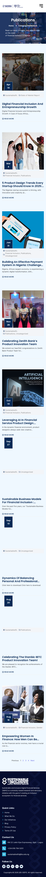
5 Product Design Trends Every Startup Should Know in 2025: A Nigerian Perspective (22, 186)
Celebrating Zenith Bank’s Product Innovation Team (19, 342)
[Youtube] (21, 866)
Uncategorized (11, 256)
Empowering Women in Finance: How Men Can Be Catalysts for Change (19, 739)
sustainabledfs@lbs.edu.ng (18, 854)
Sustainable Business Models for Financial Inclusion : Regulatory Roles (21, 502)
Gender (39, 727)
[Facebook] (8, 866)
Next (32, 760)
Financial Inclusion (12, 176)
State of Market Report (30, 95)
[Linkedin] (4, 866)
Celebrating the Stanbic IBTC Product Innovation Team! (22, 658)
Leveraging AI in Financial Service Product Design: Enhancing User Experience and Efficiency (20, 424)
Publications (26, 176)
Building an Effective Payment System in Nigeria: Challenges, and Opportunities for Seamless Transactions (22, 266)
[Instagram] (12, 866)
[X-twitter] (17, 866)
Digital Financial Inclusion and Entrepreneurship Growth (22, 105)
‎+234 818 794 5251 (15, 848)
